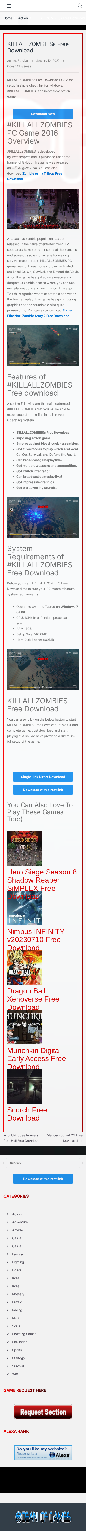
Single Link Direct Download (43, 777)
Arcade (17, 1230)
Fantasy (18, 1254)
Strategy (18, 1358)
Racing (17, 1310)
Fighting (18, 1262)
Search (80, 5)
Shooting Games (24, 1334)
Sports (17, 1350)
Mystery (18, 1294)
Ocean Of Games (19, 66)
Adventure (20, 1222)
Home (7, 18)
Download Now (43, 114)
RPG (15, 1318)
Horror (16, 1270)
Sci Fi (16, 1326)
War (15, 1374)
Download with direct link (43, 790)
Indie (15, 1278)
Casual (17, 1238)
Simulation (19, 1342)
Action (23, 18)
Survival (23, 60)
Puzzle (17, 1302)
